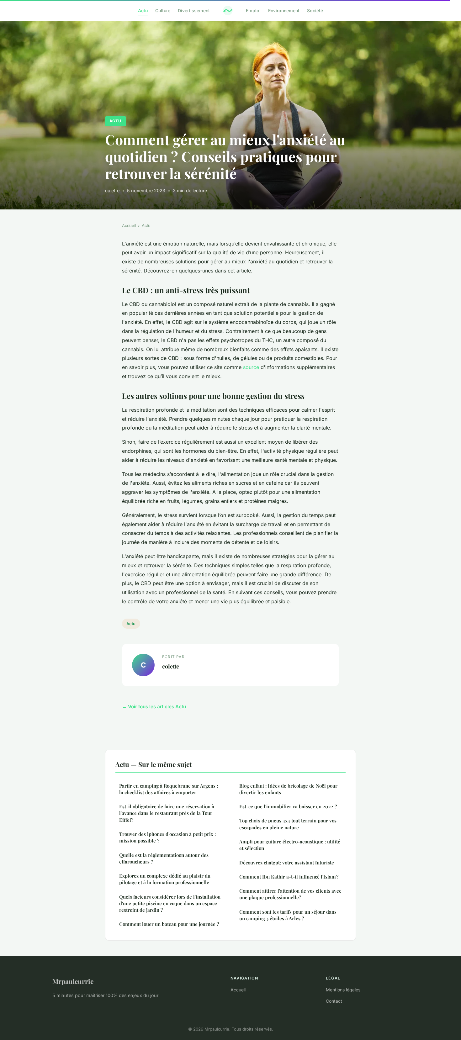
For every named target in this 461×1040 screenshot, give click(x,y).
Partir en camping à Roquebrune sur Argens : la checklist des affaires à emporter (168, 789)
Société (315, 10)
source (251, 367)
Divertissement (194, 10)
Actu (143, 10)
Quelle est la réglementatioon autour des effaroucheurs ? (164, 858)
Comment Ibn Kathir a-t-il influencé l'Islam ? (288, 877)
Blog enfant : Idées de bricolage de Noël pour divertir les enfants (288, 789)
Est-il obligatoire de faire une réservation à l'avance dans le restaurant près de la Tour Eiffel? (166, 813)
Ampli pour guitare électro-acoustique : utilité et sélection (289, 844)
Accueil (129, 225)
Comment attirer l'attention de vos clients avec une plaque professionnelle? (290, 894)
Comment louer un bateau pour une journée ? (169, 924)
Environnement (283, 10)
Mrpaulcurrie (72, 981)
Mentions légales (343, 989)
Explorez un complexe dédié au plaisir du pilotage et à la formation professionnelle (164, 879)
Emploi (253, 10)
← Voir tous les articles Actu (154, 707)
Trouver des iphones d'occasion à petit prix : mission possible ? (167, 837)
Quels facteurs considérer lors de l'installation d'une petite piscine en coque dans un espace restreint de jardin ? (169, 903)
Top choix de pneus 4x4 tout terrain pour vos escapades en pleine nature (287, 823)
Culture (162, 10)
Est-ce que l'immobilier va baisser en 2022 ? (288, 806)
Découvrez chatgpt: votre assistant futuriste (286, 862)
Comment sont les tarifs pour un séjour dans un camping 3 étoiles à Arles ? (287, 915)
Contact (334, 1001)
